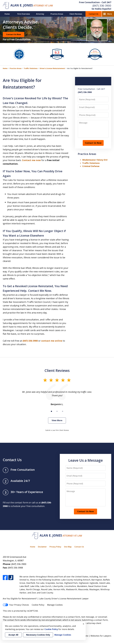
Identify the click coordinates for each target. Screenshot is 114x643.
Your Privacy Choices (19, 604)
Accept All (13, 634)
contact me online (51, 340)
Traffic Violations (31, 68)
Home (7, 14)
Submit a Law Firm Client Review (57, 430)
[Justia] (10, 577)
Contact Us (93, 14)
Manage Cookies (55, 604)
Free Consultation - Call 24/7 (95, 2)
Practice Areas (57, 14)
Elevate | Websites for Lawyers (92, 635)
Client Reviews (75, 14)
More (109, 14)
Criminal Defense (90, 166)
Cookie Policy (38, 604)
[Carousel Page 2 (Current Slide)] (57, 411)
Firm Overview (23, 14)
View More (57, 420)
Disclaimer (42, 546)
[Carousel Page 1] (51, 411)
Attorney (40, 14)
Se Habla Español (101, 8)
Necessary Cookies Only (38, 634)
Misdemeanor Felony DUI (94, 159)
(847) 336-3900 (102, 5)
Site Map (68, 546)
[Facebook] (5, 577)
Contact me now (31, 160)
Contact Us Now (13, 34)
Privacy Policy (55, 546)
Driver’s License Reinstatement (52, 68)
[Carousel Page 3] (62, 411)
